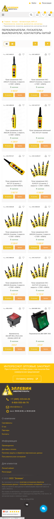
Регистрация (46, 3)
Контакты (5, 434)
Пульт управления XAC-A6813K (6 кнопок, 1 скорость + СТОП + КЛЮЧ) (14, 133)
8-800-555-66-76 (20, 402)
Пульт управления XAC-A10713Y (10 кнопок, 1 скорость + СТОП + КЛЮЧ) (40, 285)
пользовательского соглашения (31, 484)
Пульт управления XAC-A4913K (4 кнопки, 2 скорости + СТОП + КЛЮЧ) (14, 234)
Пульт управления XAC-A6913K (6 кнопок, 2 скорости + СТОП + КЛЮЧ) (40, 234)
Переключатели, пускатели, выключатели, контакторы (23, 24)
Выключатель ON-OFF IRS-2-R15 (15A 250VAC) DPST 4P (14, 336)
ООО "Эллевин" (16, 478)
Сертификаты (7, 423)
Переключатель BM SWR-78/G (40, 334)
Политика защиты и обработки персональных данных (22, 453)
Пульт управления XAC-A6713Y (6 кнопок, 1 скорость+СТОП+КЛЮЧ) (14, 183)
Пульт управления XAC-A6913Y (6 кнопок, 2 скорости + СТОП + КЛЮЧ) (40, 82)
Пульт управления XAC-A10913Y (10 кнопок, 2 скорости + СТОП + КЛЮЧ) (40, 183)
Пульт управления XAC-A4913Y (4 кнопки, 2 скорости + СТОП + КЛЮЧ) (14, 82)
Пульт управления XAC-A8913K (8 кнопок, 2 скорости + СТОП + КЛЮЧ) (14, 285)
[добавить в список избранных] (23, 54)
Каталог (15, 22)
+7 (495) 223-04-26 (20, 399)
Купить (20, 95)
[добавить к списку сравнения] (20, 54)
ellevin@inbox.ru (16, 407)
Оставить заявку (25, 379)
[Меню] (3, 14)
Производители (8, 445)
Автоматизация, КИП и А (28, 22)
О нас (4, 427)
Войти (34, 3)
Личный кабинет (8, 468)
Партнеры (5, 430)
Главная (7, 22)
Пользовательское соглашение (14, 457)
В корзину (8, 95)
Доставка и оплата (9, 449)
